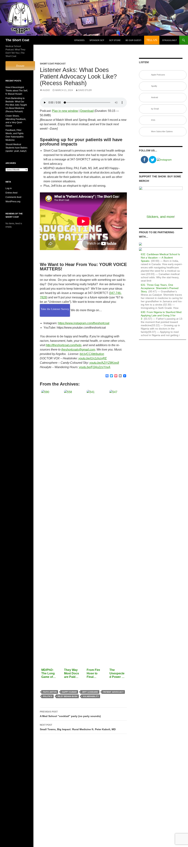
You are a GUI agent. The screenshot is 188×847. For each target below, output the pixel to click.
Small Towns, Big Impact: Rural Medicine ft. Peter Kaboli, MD (78, 727)
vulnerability (91, 696)
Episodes (79, 40)
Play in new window (65, 110)
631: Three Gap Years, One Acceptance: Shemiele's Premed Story (159, 288)
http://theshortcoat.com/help (63, 345)
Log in (9, 188)
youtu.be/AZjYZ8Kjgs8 (104, 362)
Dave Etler (85, 90)
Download (87, 110)
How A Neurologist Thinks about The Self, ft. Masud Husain (17, 90)
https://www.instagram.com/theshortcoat (83, 323)
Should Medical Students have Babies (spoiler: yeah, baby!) (16, 147)
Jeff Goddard (90, 692)
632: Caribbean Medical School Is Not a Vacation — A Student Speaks (160, 257)
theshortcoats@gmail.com (78, 349)
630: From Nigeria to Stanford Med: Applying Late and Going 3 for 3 (161, 315)
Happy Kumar (69, 692)
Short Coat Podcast (53, 63)
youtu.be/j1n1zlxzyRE (92, 358)
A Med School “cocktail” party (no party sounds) (70, 714)
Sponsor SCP (96, 40)
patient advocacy (113, 692)
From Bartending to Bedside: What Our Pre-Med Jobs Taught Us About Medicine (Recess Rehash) (16, 105)
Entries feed (11, 192)
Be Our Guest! (133, 40)
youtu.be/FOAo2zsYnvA (94, 367)
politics (47, 696)
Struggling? (169, 40)
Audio (46, 90)
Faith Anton (50, 692)
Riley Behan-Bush (67, 696)
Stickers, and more (160, 217)
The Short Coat (17, 40)
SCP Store (115, 40)
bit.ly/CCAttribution (92, 353)
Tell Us (151, 40)
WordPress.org (13, 201)
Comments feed (13, 197)
